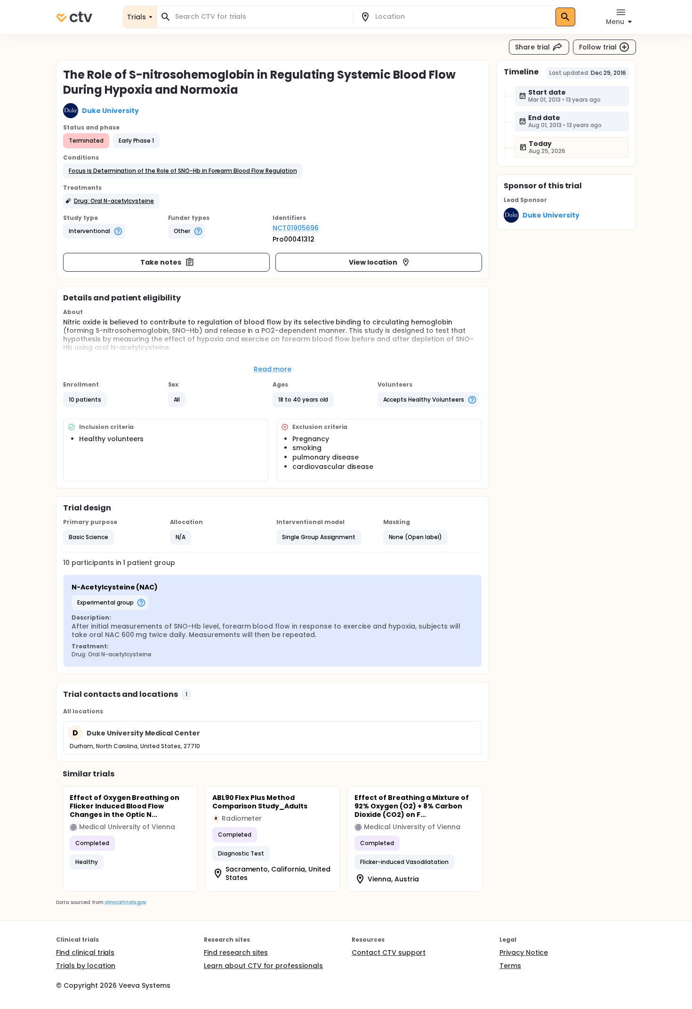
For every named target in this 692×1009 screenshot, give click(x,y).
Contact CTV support (389, 952)
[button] (183, 170)
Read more (273, 369)
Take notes (160, 262)
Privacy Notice (523, 952)
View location (373, 262)
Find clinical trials (85, 952)
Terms (510, 965)
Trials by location (85, 965)
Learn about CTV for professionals (263, 965)
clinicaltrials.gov (125, 902)
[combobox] (260, 16)
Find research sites (236, 952)
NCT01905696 (296, 228)
